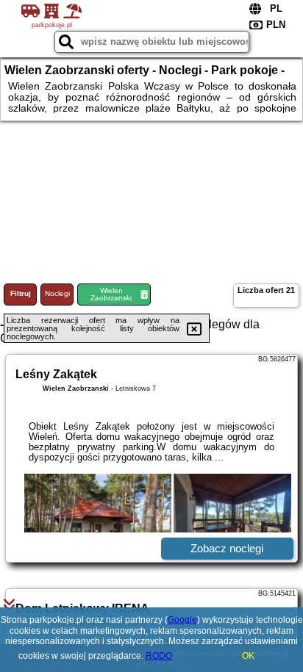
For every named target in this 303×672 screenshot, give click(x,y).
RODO (159, 656)
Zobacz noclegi (226, 548)
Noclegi (57, 293)
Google (182, 620)
